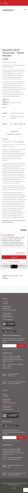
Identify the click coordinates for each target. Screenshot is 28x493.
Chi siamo (5, 301)
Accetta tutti (14, 257)
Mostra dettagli (20, 252)
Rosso (11, 113)
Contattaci (5, 303)
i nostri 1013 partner (9, 237)
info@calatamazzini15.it (7, 316)
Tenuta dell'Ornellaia (15, 116)
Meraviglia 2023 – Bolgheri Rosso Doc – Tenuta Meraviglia (12, 276)
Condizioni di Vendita (12, 484)
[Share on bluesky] (21, 124)
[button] (25, 9)
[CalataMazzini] (8, 10)
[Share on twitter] (12, 124)
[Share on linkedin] (17, 124)
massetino (12, 118)
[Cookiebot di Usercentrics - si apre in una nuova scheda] (20, 230)
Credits (18, 484)
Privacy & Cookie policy (21, 483)
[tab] (14, 134)
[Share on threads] (13, 124)
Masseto (22, 116)
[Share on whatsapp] (19, 124)
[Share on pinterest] (15, 124)
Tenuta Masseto (20, 141)
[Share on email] (24, 124)
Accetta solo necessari (14, 261)
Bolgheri (16, 113)
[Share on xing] (22, 124)
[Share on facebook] (10, 124)
